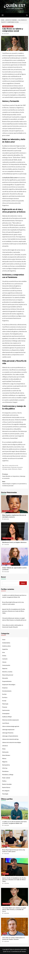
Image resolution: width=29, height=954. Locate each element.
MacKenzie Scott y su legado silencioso (14, 542)
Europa (4, 700)
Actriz (6, 465)
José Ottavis (5, 723)
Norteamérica (6, 765)
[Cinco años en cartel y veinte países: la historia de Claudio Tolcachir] (14, 927)
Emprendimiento (7, 681)
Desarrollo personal (7, 675)
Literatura (5, 745)
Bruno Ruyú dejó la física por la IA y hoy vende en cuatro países (13, 603)
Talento (20, 469)
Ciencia (4, 662)
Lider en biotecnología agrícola (10, 726)
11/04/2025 (6, 544)
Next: (14, 483)
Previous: (13, 476)
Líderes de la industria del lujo (10, 739)
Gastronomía (6, 710)
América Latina (6, 646)
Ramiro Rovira (6, 787)
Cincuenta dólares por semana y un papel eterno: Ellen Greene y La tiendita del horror (14, 619)
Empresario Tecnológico (8, 684)
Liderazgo (4, 469)
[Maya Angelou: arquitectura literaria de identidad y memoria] (14, 504)
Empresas (5, 687)
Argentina (5, 649)
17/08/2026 (6, 883)
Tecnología (5, 794)
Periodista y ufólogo (7, 774)
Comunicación (6, 665)
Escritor (4, 694)
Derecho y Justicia (7, 671)
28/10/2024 (6, 33)
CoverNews (14, 951)
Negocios (4, 761)
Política (4, 781)
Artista (4, 655)
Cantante (4, 659)
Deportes (4, 668)
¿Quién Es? (14, 5)
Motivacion (15, 469)
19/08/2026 (6, 853)
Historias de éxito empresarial (10, 720)
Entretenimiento (6, 467)
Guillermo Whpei (7, 716)
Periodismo (5, 771)
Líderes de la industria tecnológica (11, 742)
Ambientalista (6, 642)
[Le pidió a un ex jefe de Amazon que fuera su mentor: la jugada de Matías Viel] (14, 811)
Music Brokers (6, 755)
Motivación (5, 752)
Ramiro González (7, 784)
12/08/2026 (6, 941)
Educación (5, 678)
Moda (3, 749)
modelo (9, 469)
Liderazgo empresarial (8, 729)
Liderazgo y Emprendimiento (10, 736)
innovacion (20, 467)
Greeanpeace (5, 713)
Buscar (3, 577)
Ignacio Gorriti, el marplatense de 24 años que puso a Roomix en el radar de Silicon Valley (13, 611)
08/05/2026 (6, 519)
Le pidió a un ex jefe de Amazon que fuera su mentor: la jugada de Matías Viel (14, 596)
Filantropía (14, 467)
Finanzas (4, 707)
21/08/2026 (6, 825)
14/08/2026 (6, 913)
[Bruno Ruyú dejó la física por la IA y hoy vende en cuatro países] (14, 839)
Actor (3, 639)
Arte (3, 652)
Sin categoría (5, 790)
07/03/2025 (6, 571)
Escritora (4, 697)
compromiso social (13, 465)
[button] (2, 15)
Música (4, 758)
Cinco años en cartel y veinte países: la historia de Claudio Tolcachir (12, 626)
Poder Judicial (6, 777)
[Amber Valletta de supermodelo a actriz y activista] (14, 557)
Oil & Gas (4, 768)
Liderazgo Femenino (8, 26)
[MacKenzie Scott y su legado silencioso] (14, 531)
